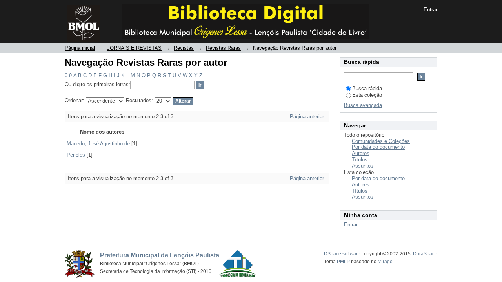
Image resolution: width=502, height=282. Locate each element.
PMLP (343, 261)
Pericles (76, 155)
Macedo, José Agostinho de (98, 143)
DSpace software (342, 254)
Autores (360, 153)
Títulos (359, 160)
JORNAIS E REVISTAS (134, 48)
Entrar (430, 10)
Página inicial (80, 48)
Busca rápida (367, 88)
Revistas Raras (223, 48)
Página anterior (307, 116)
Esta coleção (367, 95)
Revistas (184, 48)
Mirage (385, 261)
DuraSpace (425, 254)
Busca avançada (363, 105)
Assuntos (362, 166)
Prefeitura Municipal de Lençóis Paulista (159, 255)
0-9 (68, 75)
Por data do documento (378, 147)
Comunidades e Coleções (381, 141)
